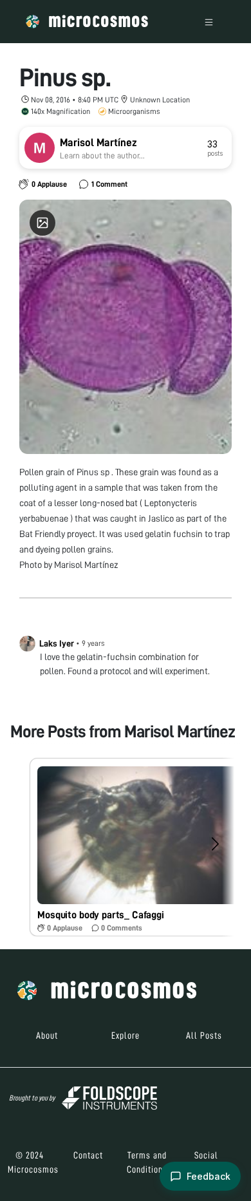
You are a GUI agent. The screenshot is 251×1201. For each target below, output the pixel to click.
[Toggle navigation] (209, 21)
